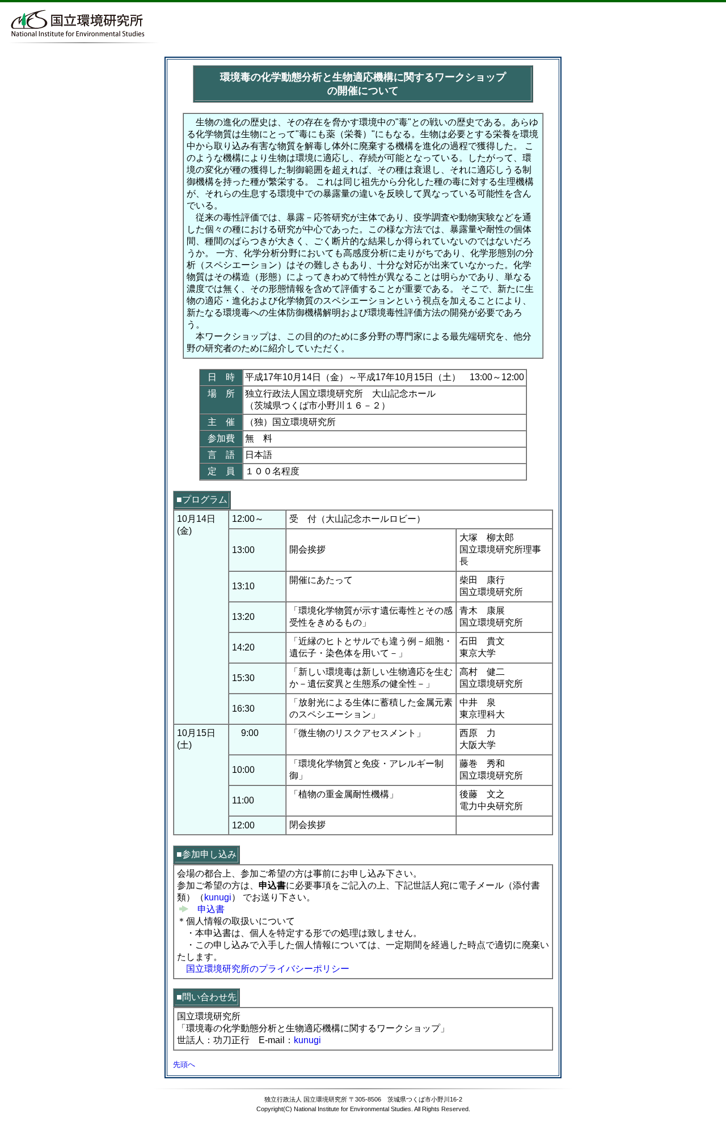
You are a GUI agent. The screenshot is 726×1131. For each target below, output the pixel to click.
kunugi (217, 897)
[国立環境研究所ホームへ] (77, 39)
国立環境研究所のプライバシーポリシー (267, 968)
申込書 (206, 909)
